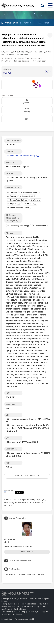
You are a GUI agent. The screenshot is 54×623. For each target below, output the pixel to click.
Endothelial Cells (28, 196)
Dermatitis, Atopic (30, 192)
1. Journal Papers (39, 61)
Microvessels (15, 204)
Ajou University (8, 58)
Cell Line (13, 192)
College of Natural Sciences (29, 58)
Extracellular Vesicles (18, 200)
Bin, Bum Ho (18, 52)
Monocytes (31, 204)
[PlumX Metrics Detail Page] (36, 84)
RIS (27, 101)
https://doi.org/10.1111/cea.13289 (22, 442)
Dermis (13, 196)
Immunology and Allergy (19, 226)
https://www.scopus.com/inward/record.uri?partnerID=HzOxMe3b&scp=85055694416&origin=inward (27, 428)
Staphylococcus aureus (19, 208)
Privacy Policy (7, 619)
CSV (27, 110)
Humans (36, 200)
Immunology (41, 226)
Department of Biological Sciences (15, 61)
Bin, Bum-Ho (10, 541)
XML (27, 119)
